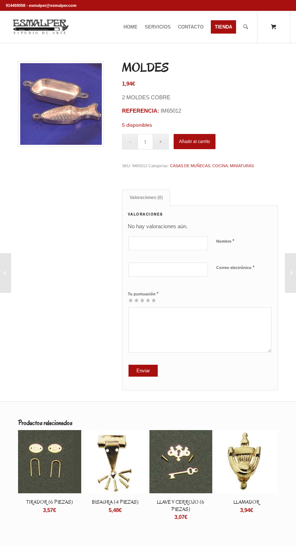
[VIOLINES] (5, 273)
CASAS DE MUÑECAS (190, 166)
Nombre (225, 241)
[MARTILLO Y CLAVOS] (290, 273)
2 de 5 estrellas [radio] (133, 300)
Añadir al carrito (194, 141)
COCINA (220, 166)
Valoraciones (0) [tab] (146, 197)
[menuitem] (130, 27)
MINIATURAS (242, 166)
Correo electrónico (235, 267)
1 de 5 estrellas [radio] (131, 300)
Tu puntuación (143, 293)
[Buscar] (246, 27)
